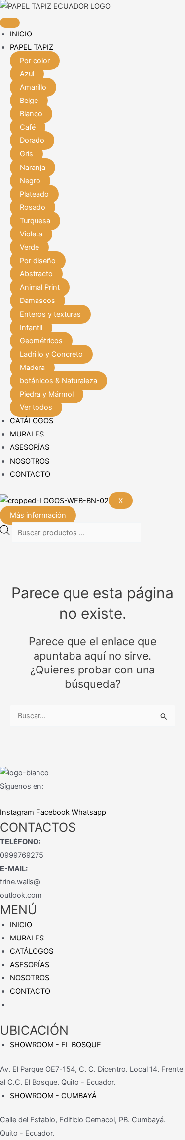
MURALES (27, 434)
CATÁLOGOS (31, 420)
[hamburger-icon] (10, 23)
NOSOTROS (29, 461)
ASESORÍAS (29, 447)
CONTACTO (30, 474)
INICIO (21, 34)
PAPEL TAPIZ (31, 47)
